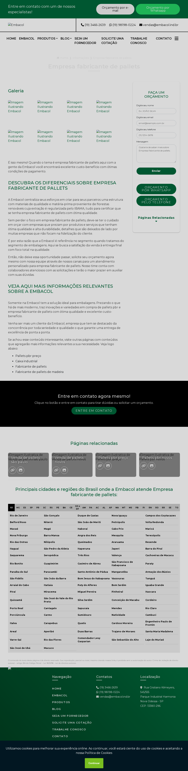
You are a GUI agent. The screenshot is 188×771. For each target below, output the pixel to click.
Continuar (94, 763)
